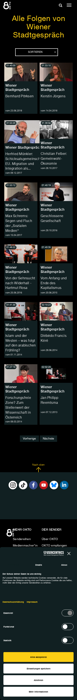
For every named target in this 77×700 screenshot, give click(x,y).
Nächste (48, 438)
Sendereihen (22, 539)
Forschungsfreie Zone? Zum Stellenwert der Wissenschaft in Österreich (18, 407)
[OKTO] (7, 5)
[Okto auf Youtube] (43, 485)
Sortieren (35, 52)
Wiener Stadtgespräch (17, 87)
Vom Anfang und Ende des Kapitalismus (54, 283)
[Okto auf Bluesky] (54, 485)
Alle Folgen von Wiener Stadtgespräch (38, 27)
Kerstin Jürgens (53, 96)
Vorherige (29, 438)
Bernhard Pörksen (19, 96)
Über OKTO (50, 539)
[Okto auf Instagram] (13, 485)
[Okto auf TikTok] (23, 485)
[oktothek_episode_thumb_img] (20, 72)
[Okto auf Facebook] (33, 485)
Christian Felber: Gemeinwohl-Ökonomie (54, 159)
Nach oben (38, 465)
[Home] (10, 534)
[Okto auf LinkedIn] (64, 485)
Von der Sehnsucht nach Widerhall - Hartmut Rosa (20, 283)
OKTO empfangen (54, 545)
